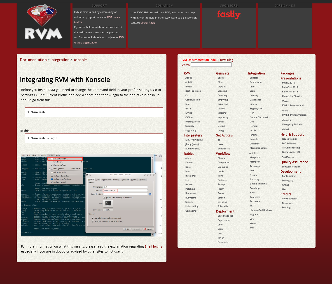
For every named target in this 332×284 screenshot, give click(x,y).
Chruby (221, 158)
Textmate (255, 201)
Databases (255, 99)
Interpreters (193, 135)
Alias (188, 158)
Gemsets (222, 73)
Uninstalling (191, 206)
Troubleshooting (291, 147)
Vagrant (254, 214)
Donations (287, 203)
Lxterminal (255, 143)
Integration (60, 59)
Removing (190, 193)
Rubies (189, 153)
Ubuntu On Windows (261, 210)
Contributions (289, 198)
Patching (190, 188)
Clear (220, 82)
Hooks (221, 171)
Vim (252, 218)
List (187, 179)
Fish (252, 112)
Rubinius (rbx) (192, 148)
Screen (221, 197)
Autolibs (189, 82)
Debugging (287, 180)
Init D (221, 237)
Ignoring (222, 112)
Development (291, 171)
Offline (189, 117)
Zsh (252, 227)
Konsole (254, 139)
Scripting (222, 201)
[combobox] (211, 64)
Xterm (253, 223)
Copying (222, 86)
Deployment (225, 211)
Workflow (223, 153)
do (219, 139)
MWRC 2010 (288, 82)
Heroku (253, 125)
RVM (187, 73)
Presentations (291, 78)
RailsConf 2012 (290, 87)
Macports (255, 157)
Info (187, 103)
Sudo (252, 192)
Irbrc (220, 175)
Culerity (254, 95)
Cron (220, 228)
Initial (221, 121)
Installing (190, 175)
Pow (252, 170)
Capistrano (223, 220)
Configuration (192, 99)
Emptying (223, 99)
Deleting (222, 95)
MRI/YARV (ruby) (194, 139)
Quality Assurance (294, 162)
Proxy (221, 188)
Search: (185, 65)
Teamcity (255, 196)
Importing (223, 117)
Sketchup (255, 188)
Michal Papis (147, 22)
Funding (286, 207)
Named (189, 184)
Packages (287, 73)
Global (221, 108)
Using (221, 130)
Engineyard (256, 108)
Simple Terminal (258, 183)
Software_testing (291, 166)
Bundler (254, 77)
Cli (186, 95)
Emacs (253, 103)
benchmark (224, 148)
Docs (188, 166)
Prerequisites (192, 121)
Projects (222, 179)
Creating (222, 90)
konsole (80, 59)
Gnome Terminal (259, 117)
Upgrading (190, 130)
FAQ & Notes (289, 143)
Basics (188, 86)
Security (189, 125)
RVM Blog (226, 60)
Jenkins (253, 134)
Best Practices (193, 90)
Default (189, 162)
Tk (251, 205)
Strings (189, 201)
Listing (221, 125)
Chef (220, 224)
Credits (286, 194)
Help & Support (292, 134)
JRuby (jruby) (192, 144)
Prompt (222, 184)
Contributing (288, 175)
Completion (224, 162)
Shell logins (153, 246)
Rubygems (190, 197)
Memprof (255, 161)
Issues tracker (289, 138)
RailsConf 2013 (290, 91)
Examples (223, 166)
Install (188, 108)
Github (285, 184)
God (220, 233)
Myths (188, 112)
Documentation (33, 59)
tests (220, 144)
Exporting (223, 103)
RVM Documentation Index (199, 60)
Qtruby (253, 175)
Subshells (223, 206)
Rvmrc (221, 193)
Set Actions (224, 135)
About (188, 77)
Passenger (223, 241)
